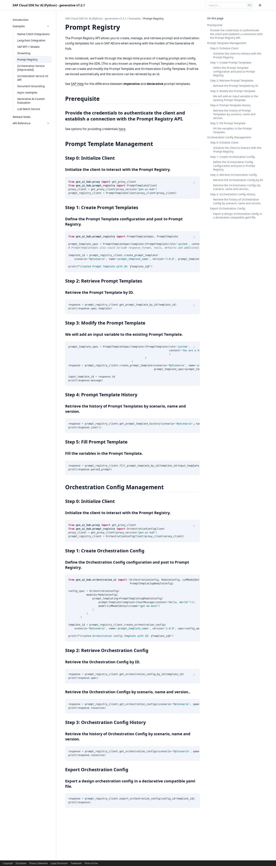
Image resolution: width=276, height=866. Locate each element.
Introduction (21, 20)
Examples (19, 26)
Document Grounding (31, 86)
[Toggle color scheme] (260, 5)
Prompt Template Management (226, 43)
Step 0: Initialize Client (224, 48)
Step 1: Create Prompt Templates (230, 62)
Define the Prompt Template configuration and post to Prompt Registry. (234, 71)
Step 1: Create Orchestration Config (232, 157)
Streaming (23, 53)
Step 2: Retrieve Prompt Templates (231, 80)
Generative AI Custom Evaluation (31, 100)
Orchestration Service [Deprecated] (30, 67)
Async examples (27, 92)
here (122, 129)
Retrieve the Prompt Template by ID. (236, 85)
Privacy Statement (38, 863)
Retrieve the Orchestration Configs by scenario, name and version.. (236, 187)
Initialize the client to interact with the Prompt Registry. (237, 55)
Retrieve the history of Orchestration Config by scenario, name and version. (237, 201)
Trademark (76, 863)
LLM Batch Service (28, 109)
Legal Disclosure (59, 863)
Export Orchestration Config (227, 208)
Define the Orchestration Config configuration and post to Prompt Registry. (234, 165)
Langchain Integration (31, 40)
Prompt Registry (27, 59)
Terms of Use (91, 863)
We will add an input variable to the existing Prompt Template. (235, 98)
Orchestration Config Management (229, 137)
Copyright (8, 863)
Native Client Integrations (33, 34)
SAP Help (77, 84)
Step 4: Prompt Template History (230, 105)
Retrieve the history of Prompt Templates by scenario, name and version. (234, 114)
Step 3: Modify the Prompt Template (232, 91)
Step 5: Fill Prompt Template (227, 123)
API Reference (21, 123)
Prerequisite (214, 25)
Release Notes (22, 117)
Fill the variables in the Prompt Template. (232, 130)
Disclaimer (21, 863)
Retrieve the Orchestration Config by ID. (238, 180)
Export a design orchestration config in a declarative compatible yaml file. (237, 215)
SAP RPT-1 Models (28, 47)
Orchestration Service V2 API (32, 78)
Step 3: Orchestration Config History (232, 194)
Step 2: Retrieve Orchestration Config (233, 174)
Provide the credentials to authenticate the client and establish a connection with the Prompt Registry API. (236, 34)
